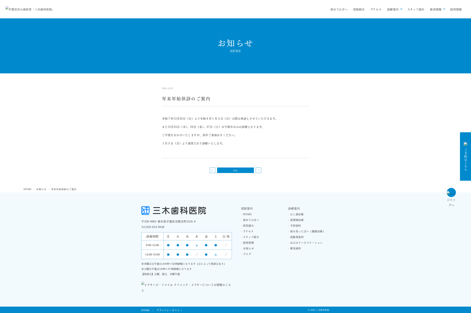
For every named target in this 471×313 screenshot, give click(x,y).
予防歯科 (295, 225)
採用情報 (456, 9)
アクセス (376, 9)
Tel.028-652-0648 (152, 227)
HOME (247, 214)
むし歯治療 (297, 214)
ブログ (247, 254)
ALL (235, 170)
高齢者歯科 (297, 237)
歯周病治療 (297, 220)
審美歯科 (295, 248)
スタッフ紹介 (416, 9)
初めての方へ (339, 9)
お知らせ (248, 248)
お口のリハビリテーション (306, 242)
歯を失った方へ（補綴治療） (307, 231)
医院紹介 (359, 9)
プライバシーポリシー (169, 310)
